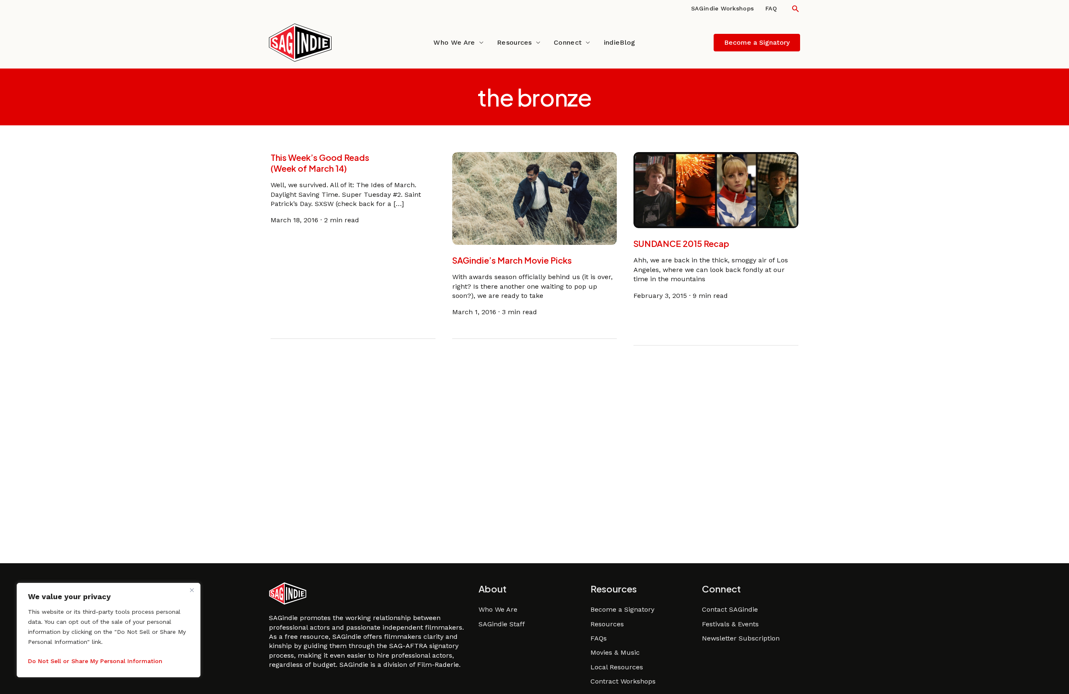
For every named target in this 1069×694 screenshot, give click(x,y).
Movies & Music (615, 652)
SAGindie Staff (502, 624)
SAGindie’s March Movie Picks (512, 260)
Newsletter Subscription (741, 638)
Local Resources (616, 667)
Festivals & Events (730, 624)
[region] (108, 630)
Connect (568, 42)
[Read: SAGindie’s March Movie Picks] (534, 198)
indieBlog (620, 42)
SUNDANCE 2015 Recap (681, 243)
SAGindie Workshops (722, 8)
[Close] (192, 590)
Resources (514, 42)
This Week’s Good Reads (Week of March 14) (320, 162)
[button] (795, 8)
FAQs (598, 638)
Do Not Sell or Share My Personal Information (95, 661)
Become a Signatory (622, 609)
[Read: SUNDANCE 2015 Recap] (715, 189)
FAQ (771, 8)
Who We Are (454, 42)
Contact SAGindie (730, 609)
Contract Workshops (623, 681)
